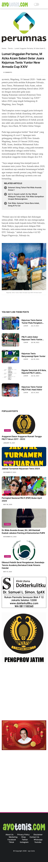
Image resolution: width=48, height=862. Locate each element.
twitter (25, 839)
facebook (12, 839)
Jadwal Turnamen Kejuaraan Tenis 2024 (21, 468)
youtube (37, 842)
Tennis (10, 48)
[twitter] (8, 305)
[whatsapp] (13, 305)
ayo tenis (31, 851)
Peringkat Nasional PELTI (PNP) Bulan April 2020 (22, 499)
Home (4, 48)
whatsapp (38, 839)
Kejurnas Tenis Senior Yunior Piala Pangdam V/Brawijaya (32, 321)
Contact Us (34, 837)
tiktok (11, 842)
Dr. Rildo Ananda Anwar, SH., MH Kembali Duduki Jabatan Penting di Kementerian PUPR (23, 531)
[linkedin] (22, 305)
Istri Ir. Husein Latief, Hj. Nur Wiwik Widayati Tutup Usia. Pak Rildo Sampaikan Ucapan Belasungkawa (26, 196)
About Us (9, 834)
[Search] (41, 4)
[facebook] (4, 305)
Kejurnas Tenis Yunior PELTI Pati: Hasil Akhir (32, 388)
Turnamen (9, 462)
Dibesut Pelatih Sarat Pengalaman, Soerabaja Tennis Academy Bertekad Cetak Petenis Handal (23, 565)
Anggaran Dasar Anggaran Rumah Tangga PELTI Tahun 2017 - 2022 (22, 437)
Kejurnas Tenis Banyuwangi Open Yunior (33, 354)
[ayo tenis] (15, 6)
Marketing (13, 837)
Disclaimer (38, 834)
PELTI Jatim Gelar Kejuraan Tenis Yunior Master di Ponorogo (32, 338)
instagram (24, 842)
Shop (23, 837)
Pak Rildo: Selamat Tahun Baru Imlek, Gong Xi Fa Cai (23, 204)
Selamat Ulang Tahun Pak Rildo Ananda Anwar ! (24, 188)
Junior (25, 326)
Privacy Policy (23, 834)
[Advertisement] (24, 693)
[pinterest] (18, 305)
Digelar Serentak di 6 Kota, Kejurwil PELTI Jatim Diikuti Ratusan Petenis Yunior (34, 371)
